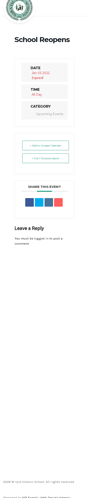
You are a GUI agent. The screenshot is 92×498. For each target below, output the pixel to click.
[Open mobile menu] (84, 8)
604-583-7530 (12, 331)
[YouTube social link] (49, 492)
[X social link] (39, 492)
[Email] (58, 202)
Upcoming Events (49, 114)
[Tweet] (39, 202)
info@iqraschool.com (17, 317)
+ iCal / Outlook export (45, 158)
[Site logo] (19, 11)
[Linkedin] (49, 202)
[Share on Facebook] (29, 202)
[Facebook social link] (33, 492)
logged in (41, 238)
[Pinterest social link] (55, 492)
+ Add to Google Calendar (45, 145)
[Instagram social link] (44, 492)
